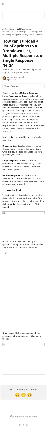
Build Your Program (24, 29)
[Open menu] (42, 4)
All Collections (8, 29)
